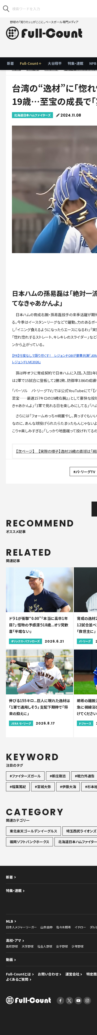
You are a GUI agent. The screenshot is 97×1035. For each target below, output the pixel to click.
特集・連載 (75, 63)
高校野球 (12, 946)
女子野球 (62, 946)
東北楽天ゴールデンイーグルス (33, 830)
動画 (9, 959)
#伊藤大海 (68, 786)
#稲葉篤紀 (18, 786)
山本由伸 (46, 927)
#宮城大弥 (43, 786)
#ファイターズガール (25, 775)
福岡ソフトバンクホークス (29, 841)
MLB (9, 921)
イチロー (80, 927)
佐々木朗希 (63, 927)
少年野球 (78, 946)
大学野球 (28, 946)
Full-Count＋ (31, 63)
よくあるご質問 (17, 979)
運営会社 (72, 973)
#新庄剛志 (58, 775)
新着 (10, 63)
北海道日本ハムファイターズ (32, 115)
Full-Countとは (18, 973)
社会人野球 (44, 946)
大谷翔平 (55, 63)
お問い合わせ (48, 973)
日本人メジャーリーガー (21, 927)
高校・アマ (13, 940)
